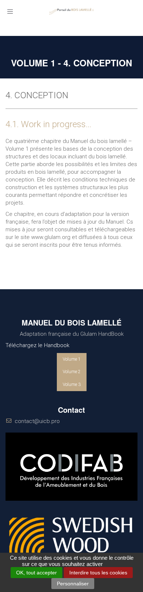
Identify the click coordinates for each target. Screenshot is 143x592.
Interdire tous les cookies (98, 573)
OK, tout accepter (36, 573)
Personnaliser (73, 584)
